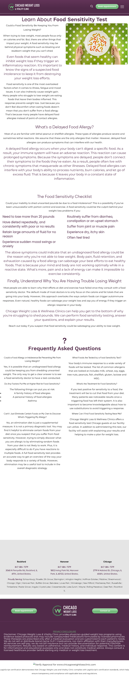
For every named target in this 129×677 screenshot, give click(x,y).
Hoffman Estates (90, 579)
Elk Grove (48, 579)
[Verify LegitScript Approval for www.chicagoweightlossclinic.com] (64, 664)
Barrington (59, 579)
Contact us (105, 611)
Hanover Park (28, 583)
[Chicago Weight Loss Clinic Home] (64, 617)
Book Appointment (107, 6)
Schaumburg (29, 579)
